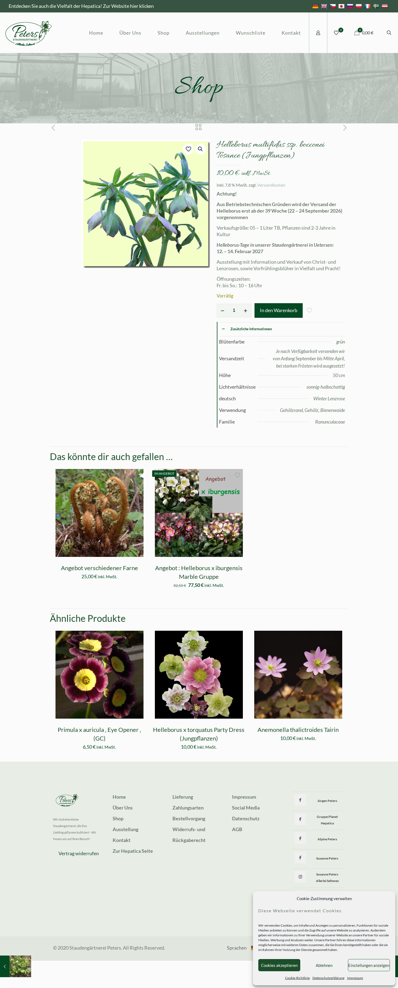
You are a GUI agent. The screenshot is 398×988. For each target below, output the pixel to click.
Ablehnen (324, 965)
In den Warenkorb (278, 310)
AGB (237, 829)
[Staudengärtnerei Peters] (28, 32)
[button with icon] (300, 800)
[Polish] (359, 6)
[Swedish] (377, 6)
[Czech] (333, 6)
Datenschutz (245, 818)
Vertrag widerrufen (78, 853)
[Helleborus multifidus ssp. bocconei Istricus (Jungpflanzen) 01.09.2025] (15, 966)
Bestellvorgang (188, 818)
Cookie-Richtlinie (297, 978)
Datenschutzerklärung (328, 978)
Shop (118, 818)
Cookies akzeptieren (279, 965)
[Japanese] (342, 6)
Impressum (355, 978)
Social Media (246, 808)
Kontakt (122, 840)
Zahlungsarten (188, 808)
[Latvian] (385, 6)
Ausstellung (125, 829)
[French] (368, 6)
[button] (200, 149)
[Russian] (351, 6)
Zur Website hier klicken (128, 6)
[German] (316, 6)
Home (119, 797)
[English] (325, 6)
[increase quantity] (245, 310)
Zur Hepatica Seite (133, 851)
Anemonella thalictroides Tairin (298, 729)
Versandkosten (271, 184)
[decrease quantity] (222, 310)
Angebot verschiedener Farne (99, 567)
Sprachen (237, 948)
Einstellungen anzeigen (368, 965)
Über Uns (123, 808)
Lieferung (182, 797)
